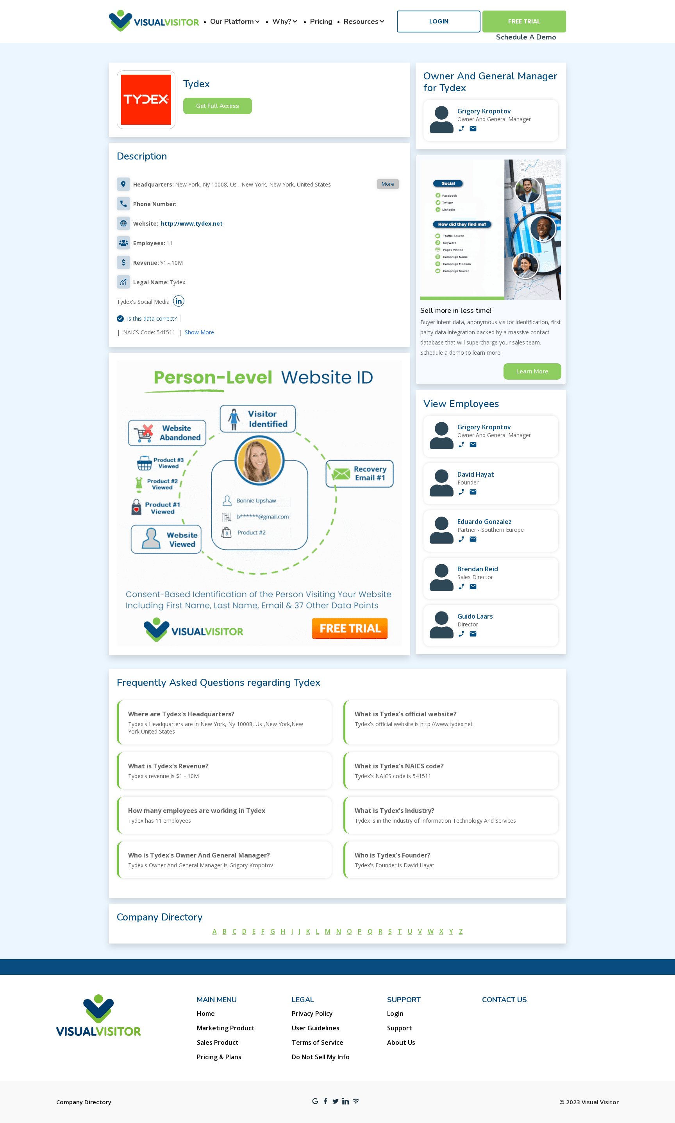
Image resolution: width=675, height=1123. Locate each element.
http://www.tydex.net (192, 223)
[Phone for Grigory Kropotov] (461, 129)
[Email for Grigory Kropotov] (473, 129)
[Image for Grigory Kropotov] (442, 131)
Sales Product (218, 1042)
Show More (199, 332)
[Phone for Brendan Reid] (461, 587)
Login (438, 21)
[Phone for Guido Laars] (461, 634)
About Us (401, 1042)
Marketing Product (226, 1028)
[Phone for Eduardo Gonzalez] (461, 540)
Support (399, 1028)
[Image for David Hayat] (442, 494)
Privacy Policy (312, 1013)
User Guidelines (315, 1028)
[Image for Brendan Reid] (442, 589)
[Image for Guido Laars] (442, 636)
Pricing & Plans (219, 1057)
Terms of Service (317, 1042)
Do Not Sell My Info (321, 1057)
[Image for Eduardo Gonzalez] (442, 541)
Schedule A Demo (526, 37)
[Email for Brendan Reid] (473, 587)
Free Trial (524, 21)
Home (206, 1013)
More (388, 183)
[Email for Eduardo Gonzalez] (473, 540)
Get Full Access (217, 106)
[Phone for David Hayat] (461, 492)
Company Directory (83, 1102)
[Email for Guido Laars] (473, 634)
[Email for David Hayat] (473, 492)
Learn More (532, 371)
